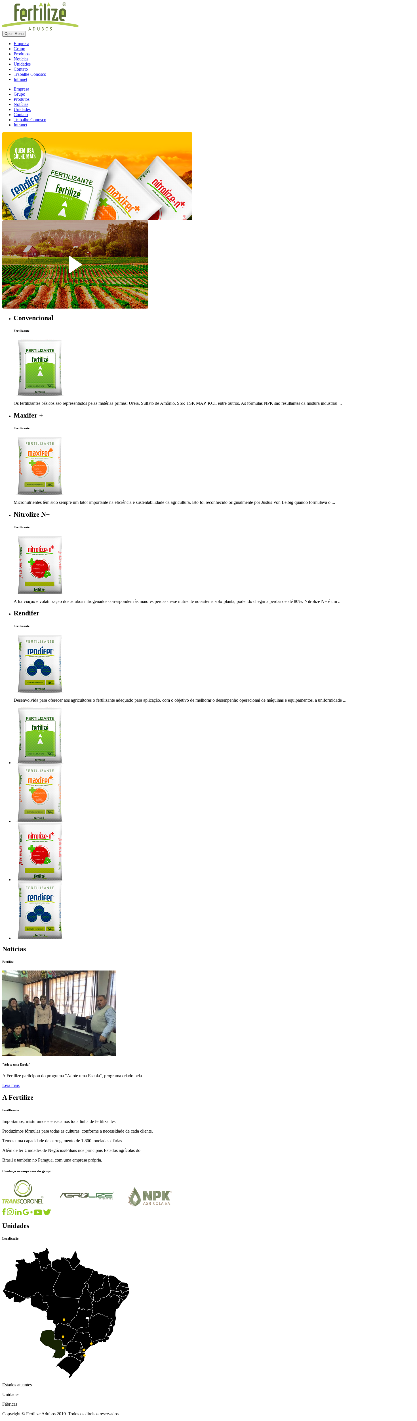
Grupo (19, 48)
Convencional (33, 318)
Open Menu (14, 34)
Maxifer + (28, 415)
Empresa (21, 43)
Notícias (21, 58)
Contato (21, 69)
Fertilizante (22, 330)
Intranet (20, 79)
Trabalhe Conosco (30, 74)
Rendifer (26, 613)
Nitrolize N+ (32, 514)
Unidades (22, 64)
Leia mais (11, 1085)
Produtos (22, 53)
